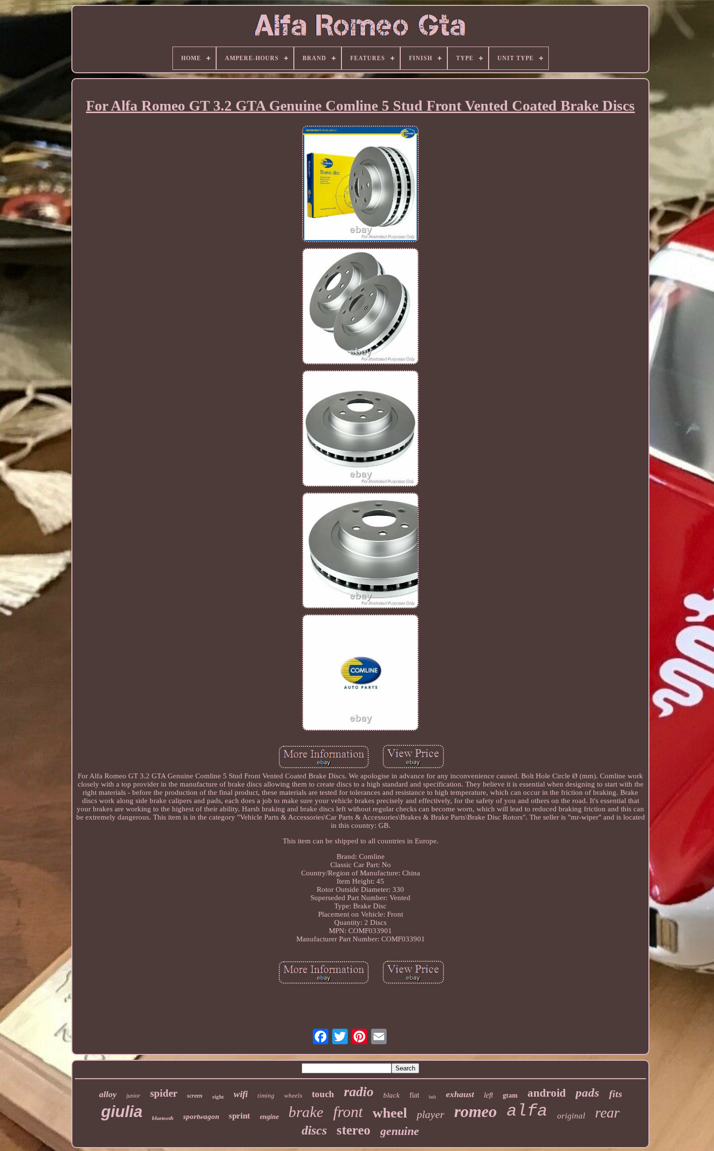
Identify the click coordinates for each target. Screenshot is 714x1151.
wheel (390, 1112)
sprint (239, 1115)
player (430, 1114)
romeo (475, 1111)
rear (607, 1112)
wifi (241, 1094)
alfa (527, 1111)
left (488, 1095)
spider (163, 1093)
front (348, 1111)
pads (587, 1092)
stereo (354, 1130)
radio (359, 1091)
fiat (414, 1095)
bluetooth (162, 1118)
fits (615, 1093)
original (571, 1115)
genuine (399, 1131)
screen (195, 1095)
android (546, 1093)
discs (314, 1130)
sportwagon (201, 1116)
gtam (510, 1095)
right (218, 1097)
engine (269, 1116)
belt (432, 1097)
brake (306, 1111)
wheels (293, 1095)
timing (265, 1095)
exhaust (460, 1094)
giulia (121, 1111)
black (391, 1095)
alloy (108, 1094)
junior (133, 1095)
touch (323, 1094)
